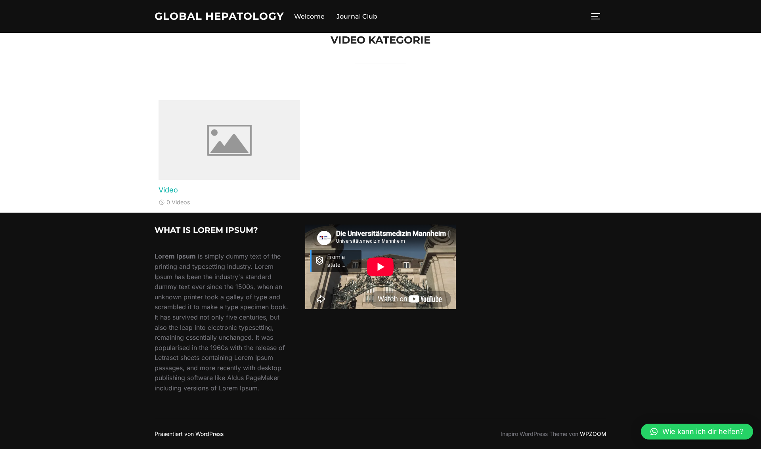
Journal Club (357, 16)
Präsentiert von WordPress (189, 433)
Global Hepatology (219, 16)
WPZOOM (593, 433)
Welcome (309, 16)
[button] (697, 431)
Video (168, 190)
